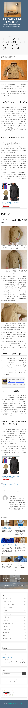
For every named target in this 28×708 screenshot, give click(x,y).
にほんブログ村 (5, 486)
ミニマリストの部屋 (15, 604)
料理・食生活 (15, 617)
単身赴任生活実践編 (15, 608)
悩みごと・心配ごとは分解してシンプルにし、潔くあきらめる (7, 566)
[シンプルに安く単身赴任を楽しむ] (12, 9)
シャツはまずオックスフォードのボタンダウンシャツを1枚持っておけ (20, 568)
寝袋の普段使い (15, 632)
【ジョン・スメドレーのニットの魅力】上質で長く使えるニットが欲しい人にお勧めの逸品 (7, 550)
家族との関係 (15, 614)
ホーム (3, 36)
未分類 (15, 635)
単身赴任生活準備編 (15, 623)
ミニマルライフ (18, 36)
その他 (15, 626)
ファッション (10, 36)
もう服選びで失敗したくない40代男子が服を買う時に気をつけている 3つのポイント (20, 532)
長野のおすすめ (15, 638)
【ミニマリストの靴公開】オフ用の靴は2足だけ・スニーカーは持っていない (20, 549)
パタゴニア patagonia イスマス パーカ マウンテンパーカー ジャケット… (10, 203)
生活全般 (9, 528)
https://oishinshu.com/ (7, 657)
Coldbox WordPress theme (11, 705)
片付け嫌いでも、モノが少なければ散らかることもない (7, 531)
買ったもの (15, 629)
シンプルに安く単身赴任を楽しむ (16, 703)
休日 (15, 611)
